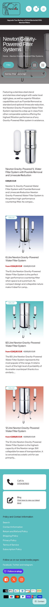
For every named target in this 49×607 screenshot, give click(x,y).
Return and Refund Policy (15, 531)
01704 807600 (23, 483)
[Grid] (34, 65)
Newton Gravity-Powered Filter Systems (26, 56)
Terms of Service (11, 544)
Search (6, 522)
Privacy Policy (9, 540)
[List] (43, 65)
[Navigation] (43, 9)
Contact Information (13, 527)
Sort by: (8, 74)
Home (5, 56)
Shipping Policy (10, 536)
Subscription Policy (12, 549)
